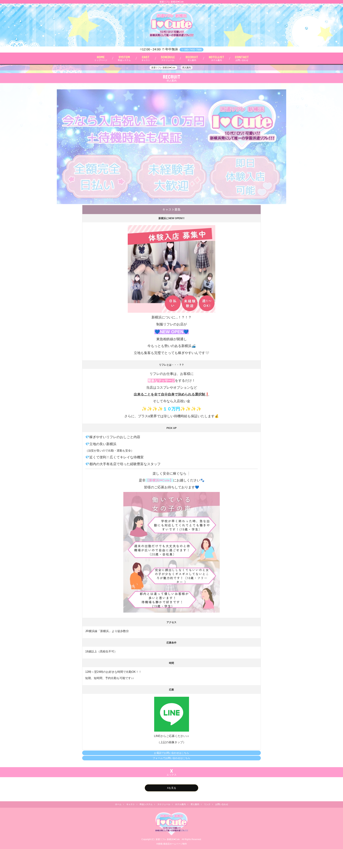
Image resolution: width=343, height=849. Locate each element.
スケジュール (163, 804)
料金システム (146, 804)
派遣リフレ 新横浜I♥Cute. (168, 839)
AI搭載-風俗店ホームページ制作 (171, 844)
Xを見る (171, 787)
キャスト (130, 804)
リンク (207, 804)
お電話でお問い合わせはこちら (171, 752)
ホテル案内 (180, 804)
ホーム (118, 804)
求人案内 (195, 804)
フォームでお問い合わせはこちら (171, 758)
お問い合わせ (221, 804)
